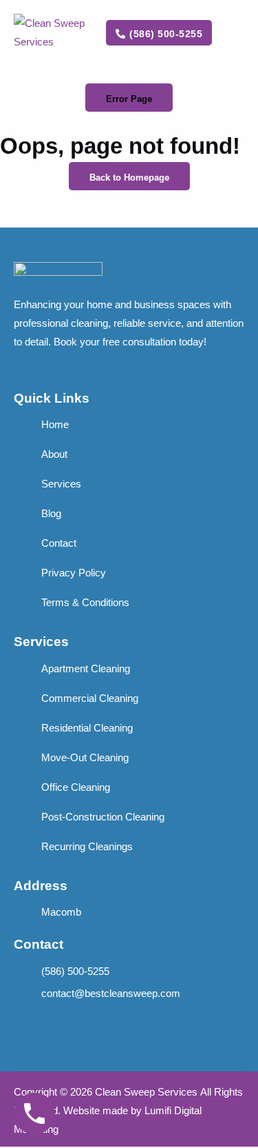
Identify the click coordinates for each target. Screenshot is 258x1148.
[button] (129, 97)
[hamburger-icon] (234, 34)
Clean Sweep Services (146, 1092)
